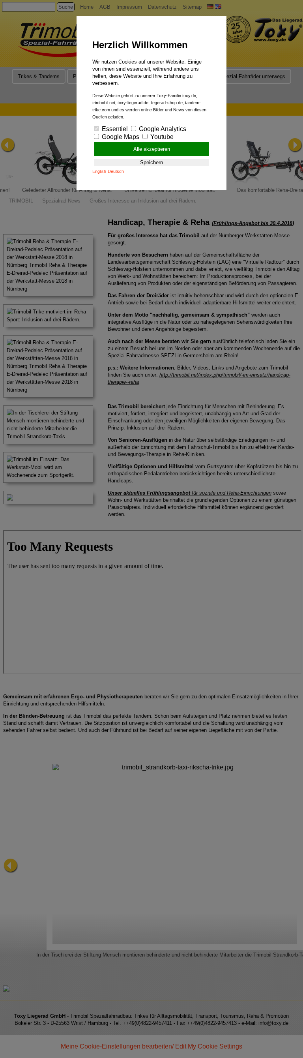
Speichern (151, 162)
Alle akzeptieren (151, 149)
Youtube (161, 136)
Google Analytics (161, 129)
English (99, 171)
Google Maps (119, 136)
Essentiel (114, 129)
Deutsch (116, 171)
